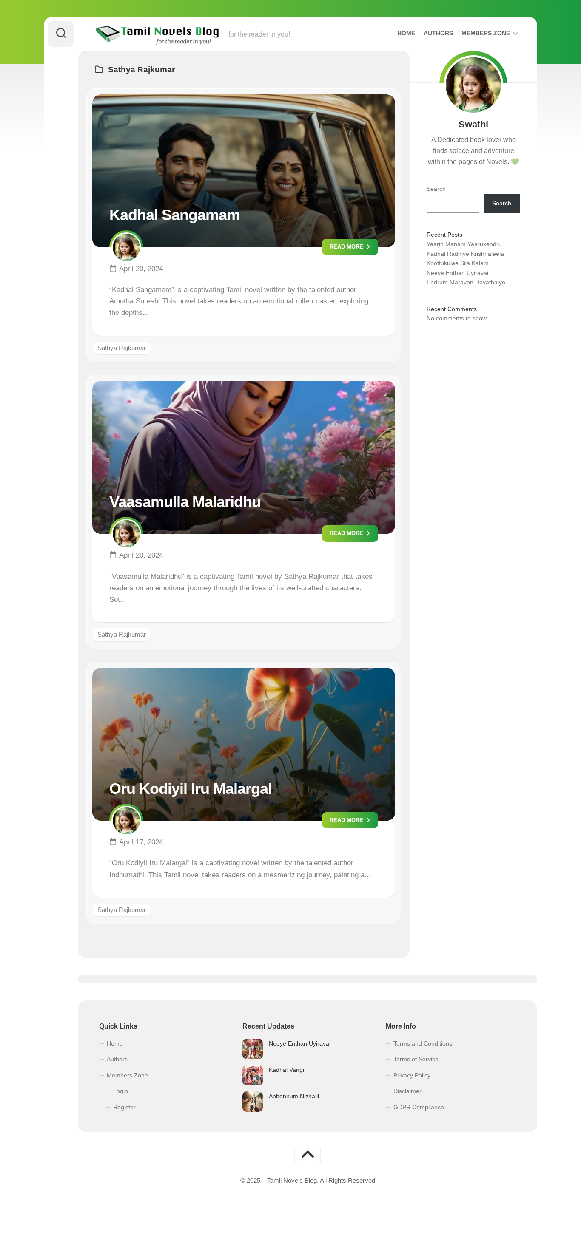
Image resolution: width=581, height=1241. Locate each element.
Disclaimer (407, 1091)
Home (406, 33)
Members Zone (485, 33)
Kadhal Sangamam (174, 215)
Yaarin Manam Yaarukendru (464, 244)
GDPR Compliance (418, 1107)
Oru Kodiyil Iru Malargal (190, 788)
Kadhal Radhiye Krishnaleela (465, 253)
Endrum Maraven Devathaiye (466, 282)
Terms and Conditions (422, 1043)
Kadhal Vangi (286, 1069)
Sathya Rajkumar (121, 347)
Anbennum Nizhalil (294, 1096)
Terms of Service (416, 1059)
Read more (347, 247)
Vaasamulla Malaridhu (185, 501)
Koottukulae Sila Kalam (458, 263)
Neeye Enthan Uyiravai (457, 272)
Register (124, 1107)
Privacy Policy (411, 1075)
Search (436, 188)
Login (120, 1091)
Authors (438, 33)
